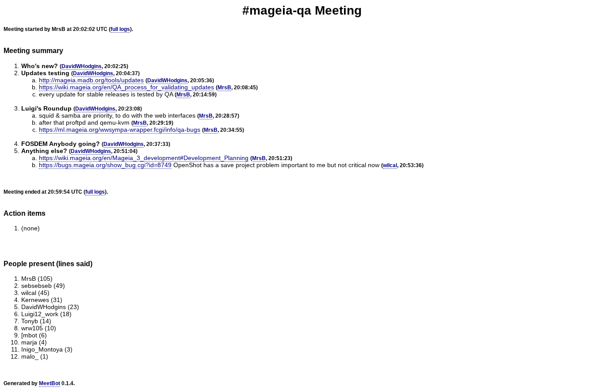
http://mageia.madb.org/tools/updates (91, 80)
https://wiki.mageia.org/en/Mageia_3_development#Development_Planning (143, 157)
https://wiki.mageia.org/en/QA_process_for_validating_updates (126, 87)
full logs (120, 29)
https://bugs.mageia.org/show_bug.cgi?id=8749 (105, 164)
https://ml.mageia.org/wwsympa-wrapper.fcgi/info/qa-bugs (119, 129)
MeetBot (49, 383)
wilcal (390, 165)
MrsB (224, 87)
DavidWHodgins (81, 66)
